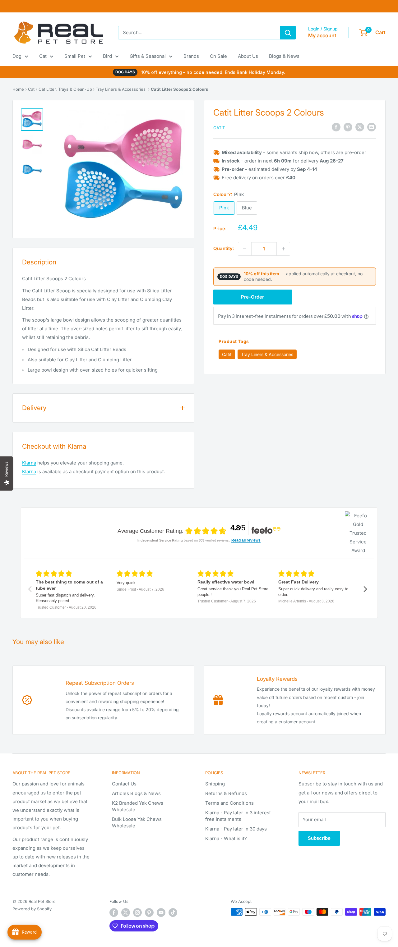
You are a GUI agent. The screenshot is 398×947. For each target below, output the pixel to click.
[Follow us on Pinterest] (149, 912)
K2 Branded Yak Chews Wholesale (137, 806)
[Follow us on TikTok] (173, 912)
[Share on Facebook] (336, 127)
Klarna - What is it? (226, 838)
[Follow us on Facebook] (113, 912)
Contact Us (124, 784)
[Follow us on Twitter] (125, 912)
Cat (43, 56)
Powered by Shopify (32, 908)
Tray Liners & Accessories (121, 89)
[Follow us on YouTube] (161, 912)
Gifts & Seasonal (148, 56)
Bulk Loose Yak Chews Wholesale (137, 822)
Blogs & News (284, 56)
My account (322, 35)
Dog (16, 56)
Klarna (29, 463)
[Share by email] (371, 127)
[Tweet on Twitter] (359, 127)
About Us (248, 56)
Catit (219, 127)
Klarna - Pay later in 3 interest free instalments (238, 816)
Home (18, 89)
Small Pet (74, 56)
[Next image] (171, 170)
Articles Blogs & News (136, 793)
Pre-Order (252, 297)
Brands (191, 56)
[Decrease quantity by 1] (244, 248)
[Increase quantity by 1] (283, 248)
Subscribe (319, 838)
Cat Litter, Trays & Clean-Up (65, 89)
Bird (107, 56)
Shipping (215, 784)
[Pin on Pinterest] (348, 127)
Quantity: (223, 249)
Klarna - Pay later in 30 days (236, 829)
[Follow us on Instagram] (137, 912)
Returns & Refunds (226, 793)
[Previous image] (75, 170)
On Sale (218, 56)
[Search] (288, 32)
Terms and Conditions (229, 803)
